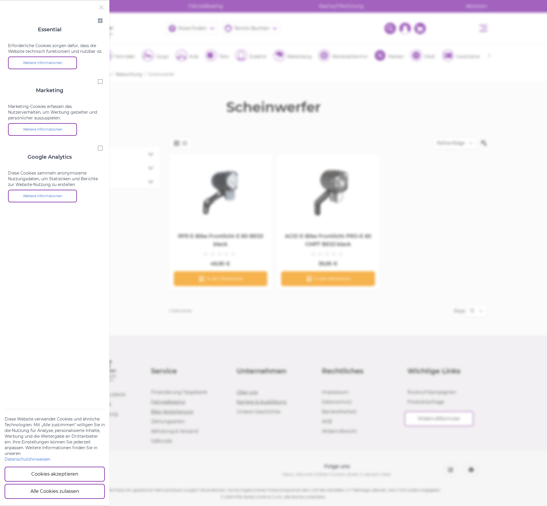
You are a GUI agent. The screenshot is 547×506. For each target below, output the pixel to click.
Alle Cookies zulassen (54, 491)
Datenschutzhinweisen (27, 459)
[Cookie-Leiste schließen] (101, 7)
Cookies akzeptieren (54, 474)
